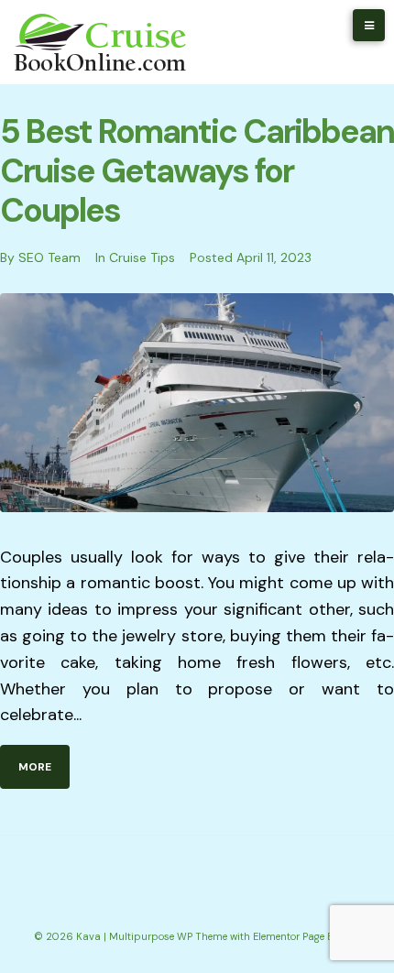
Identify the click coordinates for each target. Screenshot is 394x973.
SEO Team (49, 257)
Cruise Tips (142, 257)
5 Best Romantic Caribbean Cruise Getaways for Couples (197, 171)
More (34, 767)
